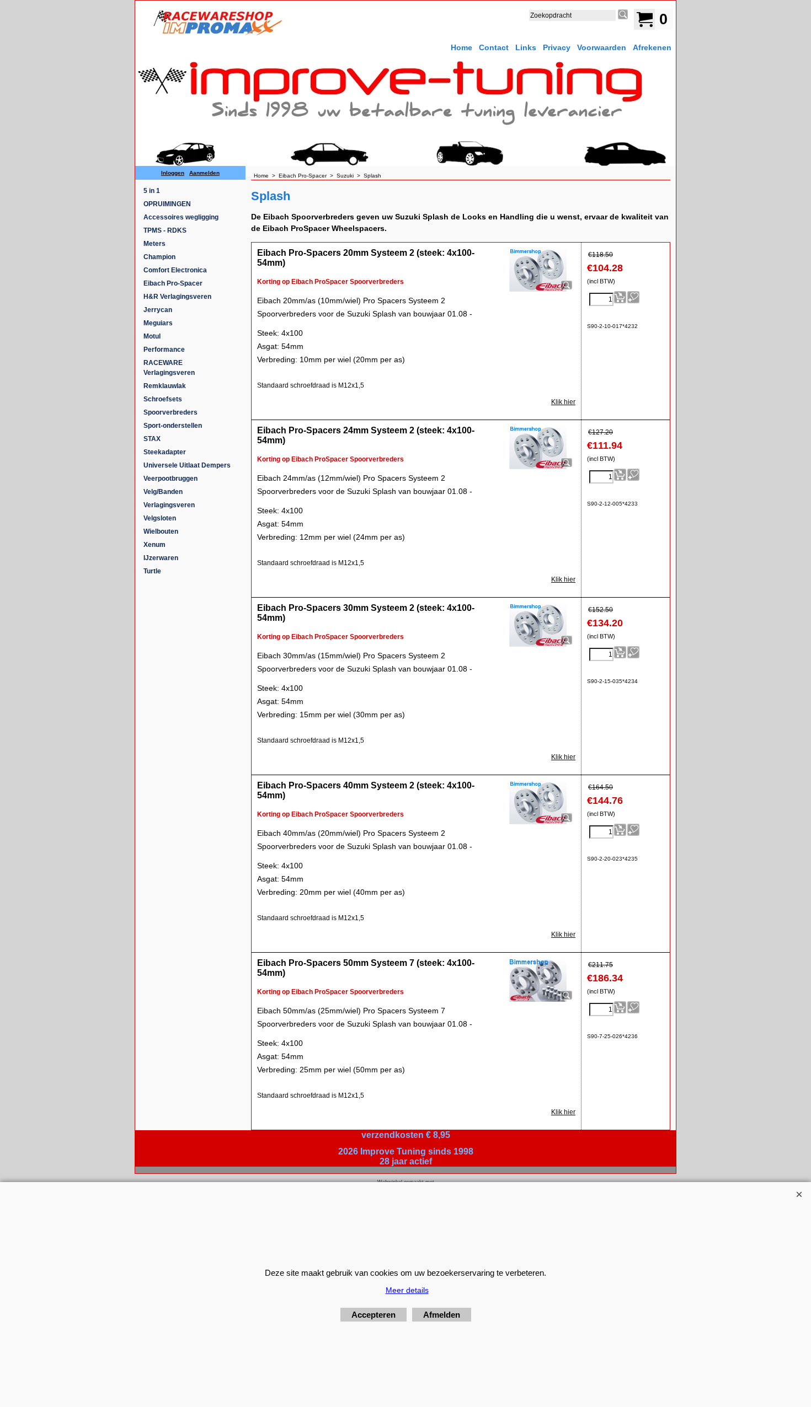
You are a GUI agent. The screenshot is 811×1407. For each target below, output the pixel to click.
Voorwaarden (601, 47)
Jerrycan (157, 310)
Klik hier (563, 402)
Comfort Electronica (175, 270)
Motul (152, 336)
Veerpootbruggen (170, 478)
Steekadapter (164, 452)
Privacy (556, 47)
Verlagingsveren (169, 505)
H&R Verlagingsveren (177, 296)
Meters (154, 244)
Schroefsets (162, 399)
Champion (159, 257)
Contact (494, 47)
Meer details (407, 1290)
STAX (152, 439)
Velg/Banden (163, 492)
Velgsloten (159, 518)
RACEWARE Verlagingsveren (169, 368)
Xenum (154, 545)
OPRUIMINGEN (167, 204)
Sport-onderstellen (172, 425)
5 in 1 (151, 191)
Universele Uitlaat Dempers (187, 465)
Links (525, 47)
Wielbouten (160, 531)
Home (461, 47)
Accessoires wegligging (180, 217)
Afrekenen (652, 47)
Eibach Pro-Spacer (172, 283)
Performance (164, 349)
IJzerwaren (160, 558)
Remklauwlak (164, 386)
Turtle (152, 571)
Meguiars (158, 323)
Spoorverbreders (170, 412)
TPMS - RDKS (164, 230)
